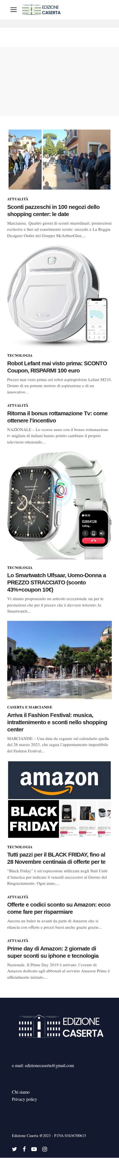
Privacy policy (24, 1099)
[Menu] (13, 10)
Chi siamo (21, 1092)
